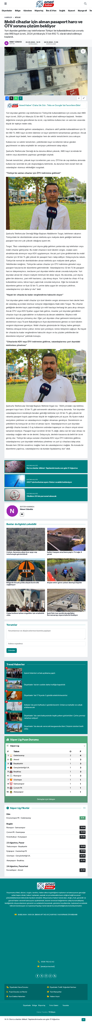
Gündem (27, 11)
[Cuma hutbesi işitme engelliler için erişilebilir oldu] (25, 600)
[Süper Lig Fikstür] (84, 808)
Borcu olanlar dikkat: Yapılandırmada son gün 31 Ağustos (34, 1019)
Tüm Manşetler (56, 992)
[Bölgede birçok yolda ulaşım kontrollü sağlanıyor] (25, 570)
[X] (42, 976)
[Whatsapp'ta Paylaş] (16, 98)
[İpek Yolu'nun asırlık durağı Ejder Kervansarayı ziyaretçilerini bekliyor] (66, 600)
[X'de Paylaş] (11, 98)
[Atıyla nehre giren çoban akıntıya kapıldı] (66, 570)
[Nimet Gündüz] (12, 511)
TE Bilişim (51, 1012)
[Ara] (85, 3)
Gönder (11, 650)
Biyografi (82, 11)
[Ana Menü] (5, 4)
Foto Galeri (53, 1005)
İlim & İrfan (51, 11)
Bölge (18, 11)
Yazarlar (66, 1005)
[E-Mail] (22, 514)
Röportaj (39, 11)
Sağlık (62, 11)
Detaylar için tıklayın (46, 799)
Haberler (8, 17)
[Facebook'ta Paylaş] (7, 98)
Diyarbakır (7, 11)
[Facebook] (37, 976)
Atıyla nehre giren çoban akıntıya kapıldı (64, 583)
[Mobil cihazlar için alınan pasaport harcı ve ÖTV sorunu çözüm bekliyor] (46, 71)
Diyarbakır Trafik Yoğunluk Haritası (63, 987)
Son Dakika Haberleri (17, 996)
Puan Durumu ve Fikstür (18, 992)
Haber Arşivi (55, 996)
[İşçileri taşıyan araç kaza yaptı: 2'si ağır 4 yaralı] (66, 539)
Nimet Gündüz (26, 509)
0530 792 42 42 (47, 962)
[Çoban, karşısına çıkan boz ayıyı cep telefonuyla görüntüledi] (25, 539)
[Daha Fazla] (21, 98)
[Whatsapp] (50, 976)
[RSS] (55, 976)
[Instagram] (46, 976)
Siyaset (71, 11)
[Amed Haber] (45, 4)
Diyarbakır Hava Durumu (19, 987)
